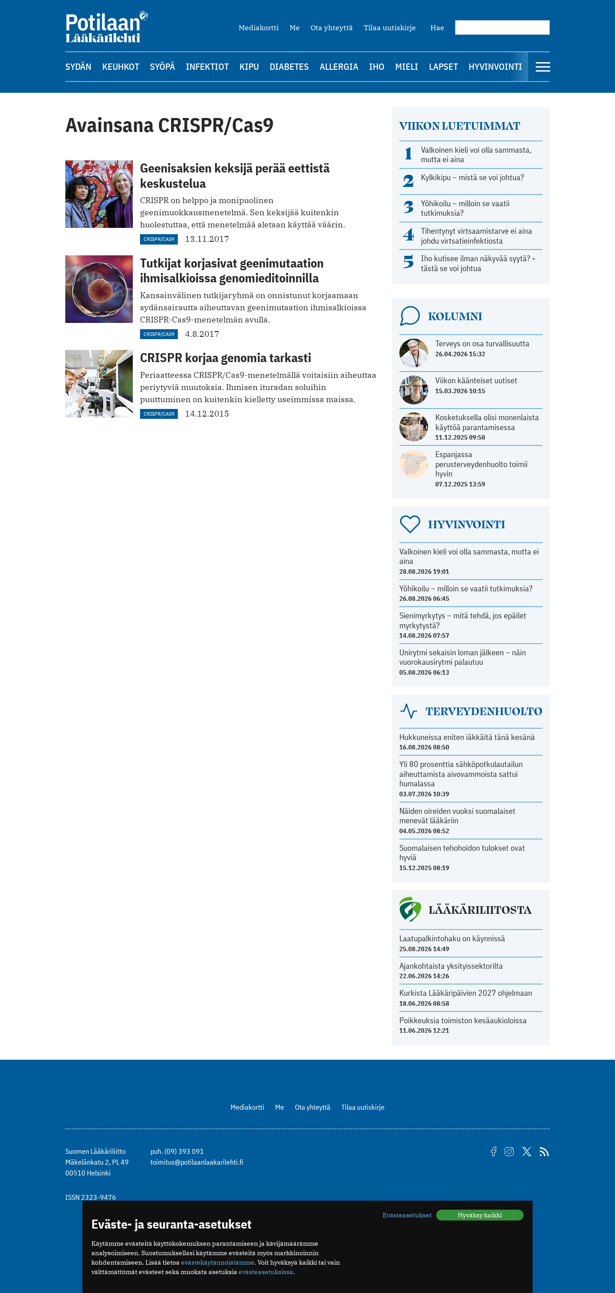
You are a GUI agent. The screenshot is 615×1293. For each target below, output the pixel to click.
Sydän (78, 66)
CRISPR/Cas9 (159, 239)
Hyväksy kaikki (480, 1215)
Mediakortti (259, 27)
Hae (437, 27)
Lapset (443, 66)
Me (294, 27)
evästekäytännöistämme (217, 1262)
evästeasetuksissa (266, 1272)
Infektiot (207, 66)
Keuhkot (120, 66)
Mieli (406, 66)
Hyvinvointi (495, 66)
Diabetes (289, 66)
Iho (376, 66)
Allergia (339, 66)
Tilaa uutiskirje (390, 27)
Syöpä (162, 66)
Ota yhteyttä (332, 27)
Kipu (249, 66)
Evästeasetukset (407, 1215)
